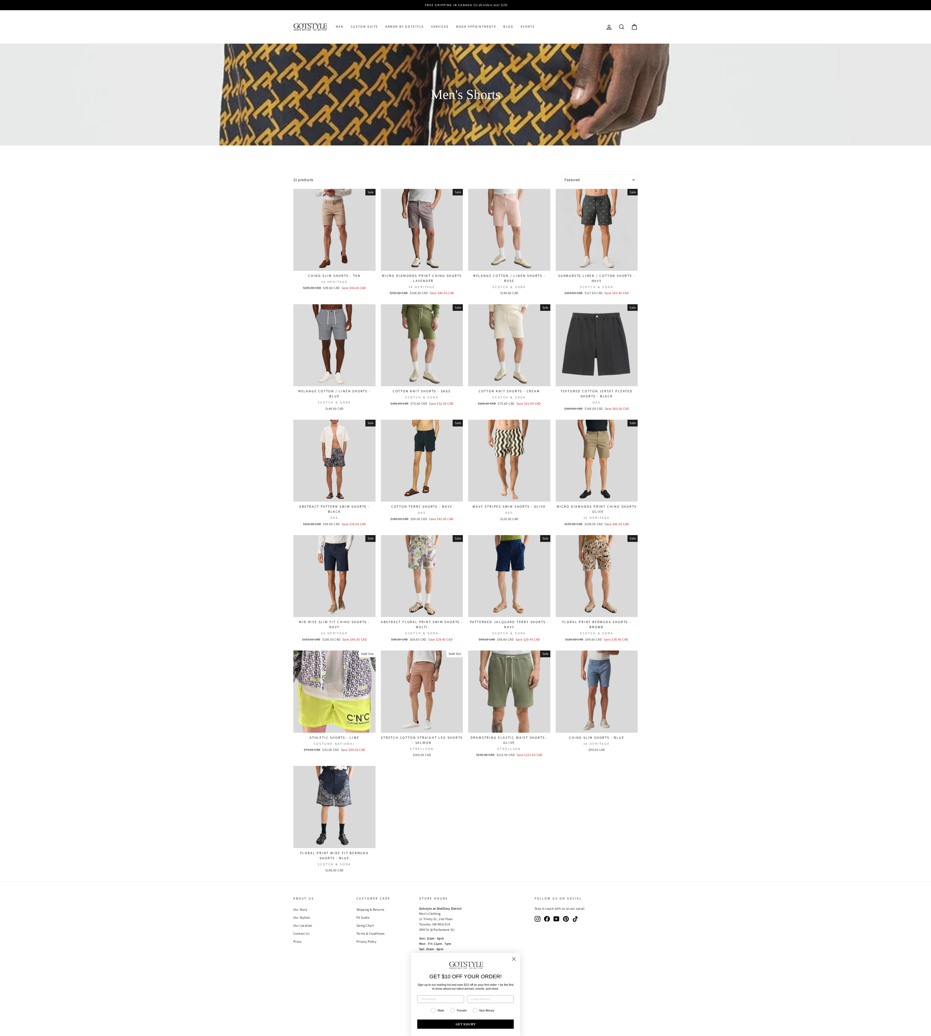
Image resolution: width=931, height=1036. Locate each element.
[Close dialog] (514, 959)
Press (297, 941)
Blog (508, 26)
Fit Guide (363, 917)
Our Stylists (301, 917)
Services (440, 26)
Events (528, 26)
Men (340, 26)
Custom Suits (364, 26)
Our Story (300, 909)
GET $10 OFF (466, 1024)
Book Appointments (476, 26)
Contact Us (301, 933)
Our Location (302, 925)
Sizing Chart (365, 925)
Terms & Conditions (370, 933)
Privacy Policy (366, 941)
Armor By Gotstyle (404, 26)
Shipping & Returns (370, 909)
